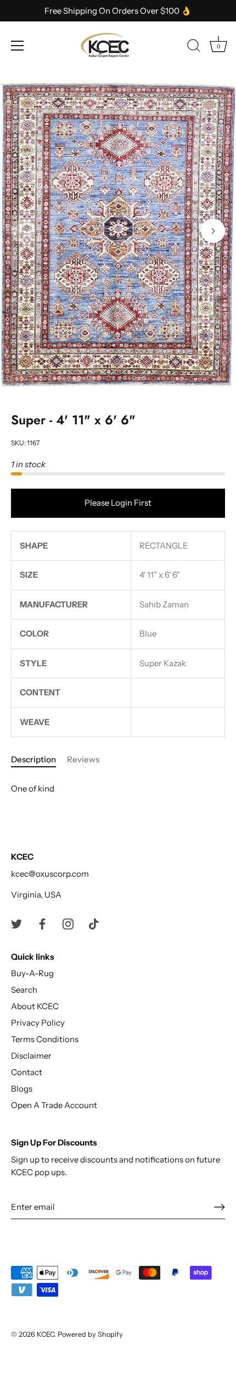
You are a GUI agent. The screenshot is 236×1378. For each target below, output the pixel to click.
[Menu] (17, 46)
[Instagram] (68, 923)
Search (24, 989)
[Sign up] (219, 1207)
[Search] (194, 47)
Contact (26, 1072)
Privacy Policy (38, 1022)
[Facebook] (42, 923)
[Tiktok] (93, 923)
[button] (23, 231)
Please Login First (118, 502)
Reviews (83, 759)
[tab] (39, 760)
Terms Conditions (44, 1039)
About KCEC (35, 1006)
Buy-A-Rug (32, 973)
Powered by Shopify (90, 1334)
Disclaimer (31, 1055)
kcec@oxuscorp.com (50, 873)
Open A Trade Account (54, 1105)
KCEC (45, 1334)
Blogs (21, 1088)
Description (33, 759)
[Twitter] (16, 923)
